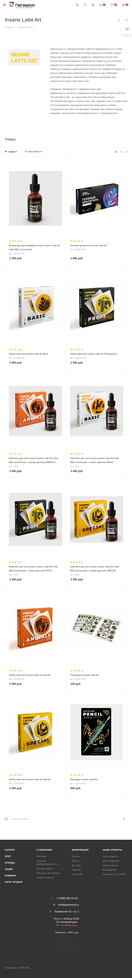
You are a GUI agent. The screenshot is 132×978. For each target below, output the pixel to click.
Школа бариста (110, 856)
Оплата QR (77, 874)
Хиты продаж (14, 882)
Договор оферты (45, 868)
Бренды (10, 863)
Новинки (10, 875)
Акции (9, 869)
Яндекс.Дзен (78, 943)
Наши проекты (112, 850)
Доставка (76, 865)
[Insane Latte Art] (24, 57)
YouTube (70, 943)
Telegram (61, 943)
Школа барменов (111, 861)
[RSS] (119, 20)
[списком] (121, 151)
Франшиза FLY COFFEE (114, 874)
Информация (80, 850)
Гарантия (76, 870)
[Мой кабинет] (92, 5)
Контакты (76, 856)
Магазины (41, 856)
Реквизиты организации (48, 873)
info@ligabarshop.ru (68, 904)
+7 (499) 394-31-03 (67, 898)
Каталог (10, 850)
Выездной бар (110, 870)
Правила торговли (45, 877)
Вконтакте (53, 943)
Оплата (75, 861)
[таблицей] (126, 151)
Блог (8, 856)
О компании (44, 850)
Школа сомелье (110, 865)
